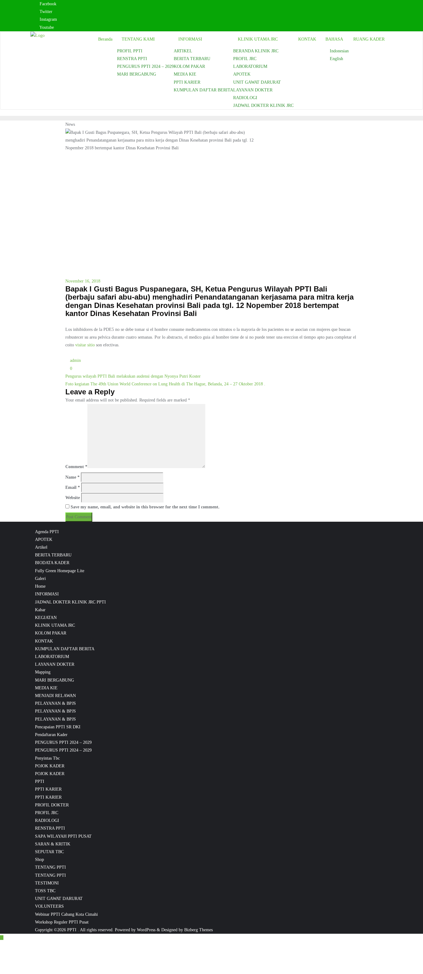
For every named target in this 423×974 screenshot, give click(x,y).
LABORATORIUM (52, 656)
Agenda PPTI (47, 531)
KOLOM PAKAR (50, 633)
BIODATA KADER (52, 562)
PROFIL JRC (46, 812)
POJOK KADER (49, 766)
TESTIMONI (47, 883)
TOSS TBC (45, 890)
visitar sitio (85, 345)
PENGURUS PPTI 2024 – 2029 (63, 742)
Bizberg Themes (198, 930)
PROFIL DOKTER (52, 805)
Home (40, 586)
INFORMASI (47, 594)
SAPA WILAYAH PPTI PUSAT (63, 836)
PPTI (39, 781)
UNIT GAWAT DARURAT (59, 898)
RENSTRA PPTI (50, 828)
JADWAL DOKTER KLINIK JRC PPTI (70, 602)
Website (72, 497)
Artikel (41, 547)
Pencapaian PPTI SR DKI (58, 727)
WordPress (146, 930)
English (336, 58)
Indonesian (339, 51)
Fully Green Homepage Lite (59, 570)
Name (72, 477)
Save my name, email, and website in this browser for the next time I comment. (145, 507)
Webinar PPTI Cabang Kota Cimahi (66, 914)
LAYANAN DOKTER (54, 664)
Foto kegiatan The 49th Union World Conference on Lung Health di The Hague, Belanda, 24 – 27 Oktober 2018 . (165, 384)
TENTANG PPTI (50, 867)
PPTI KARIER (48, 789)
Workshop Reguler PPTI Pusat (62, 922)
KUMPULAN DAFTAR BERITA (64, 649)
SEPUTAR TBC (49, 851)
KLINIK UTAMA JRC (55, 625)
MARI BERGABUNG (54, 680)
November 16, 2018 (82, 281)
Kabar (40, 610)
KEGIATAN (46, 617)
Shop (39, 859)
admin (75, 360)
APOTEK (43, 539)
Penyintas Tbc (47, 758)
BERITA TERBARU (53, 555)
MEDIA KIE (46, 688)
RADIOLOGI (47, 820)
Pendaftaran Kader (51, 734)
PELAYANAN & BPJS (55, 703)
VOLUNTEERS (49, 906)
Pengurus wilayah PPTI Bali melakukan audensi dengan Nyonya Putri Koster (133, 376)
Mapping (42, 672)
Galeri (40, 578)
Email (72, 487)
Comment (76, 466)
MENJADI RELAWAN (55, 695)
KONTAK (44, 641)
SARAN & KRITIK (52, 844)
